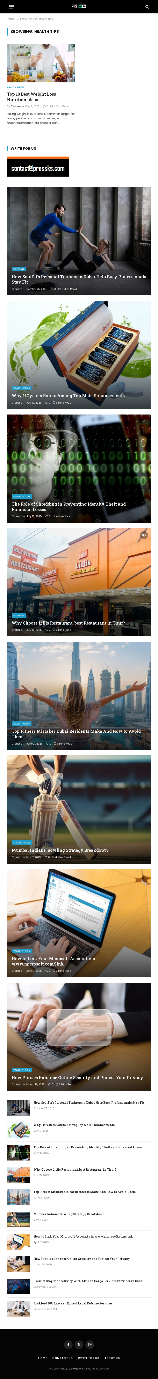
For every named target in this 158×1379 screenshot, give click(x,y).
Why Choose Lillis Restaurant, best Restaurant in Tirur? (68, 623)
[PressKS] (79, 6)
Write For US (88, 1358)
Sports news (22, 842)
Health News (16, 87)
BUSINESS (19, 615)
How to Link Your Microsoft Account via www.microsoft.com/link (53, 961)
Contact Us (62, 1358)
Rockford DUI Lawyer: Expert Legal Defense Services (73, 1303)
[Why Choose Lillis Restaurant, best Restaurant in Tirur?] (79, 582)
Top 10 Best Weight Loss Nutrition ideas (31, 96)
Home (42, 1358)
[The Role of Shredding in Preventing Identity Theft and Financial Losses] (79, 469)
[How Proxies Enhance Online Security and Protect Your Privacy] (79, 1037)
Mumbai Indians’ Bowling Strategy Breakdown (60, 850)
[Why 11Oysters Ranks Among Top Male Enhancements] (79, 355)
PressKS (77, 1369)
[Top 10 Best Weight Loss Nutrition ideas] (41, 63)
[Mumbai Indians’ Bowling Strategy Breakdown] (79, 809)
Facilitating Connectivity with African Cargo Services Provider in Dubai (89, 1281)
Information (22, 496)
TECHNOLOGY (21, 951)
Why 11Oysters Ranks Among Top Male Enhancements (68, 395)
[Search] (147, 6)
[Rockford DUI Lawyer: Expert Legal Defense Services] (18, 1309)
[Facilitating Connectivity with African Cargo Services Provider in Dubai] (18, 1286)
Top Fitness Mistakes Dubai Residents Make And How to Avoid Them (76, 734)
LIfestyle (19, 269)
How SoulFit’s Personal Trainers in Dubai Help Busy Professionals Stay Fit (79, 279)
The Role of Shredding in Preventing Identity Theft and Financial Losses (69, 506)
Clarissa (16, 106)
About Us (112, 1358)
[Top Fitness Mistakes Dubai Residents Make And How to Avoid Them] (79, 696)
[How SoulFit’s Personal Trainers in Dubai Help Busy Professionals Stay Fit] (79, 241)
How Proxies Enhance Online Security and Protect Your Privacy (77, 1077)
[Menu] (11, 6)
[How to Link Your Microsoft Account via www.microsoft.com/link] (79, 923)
